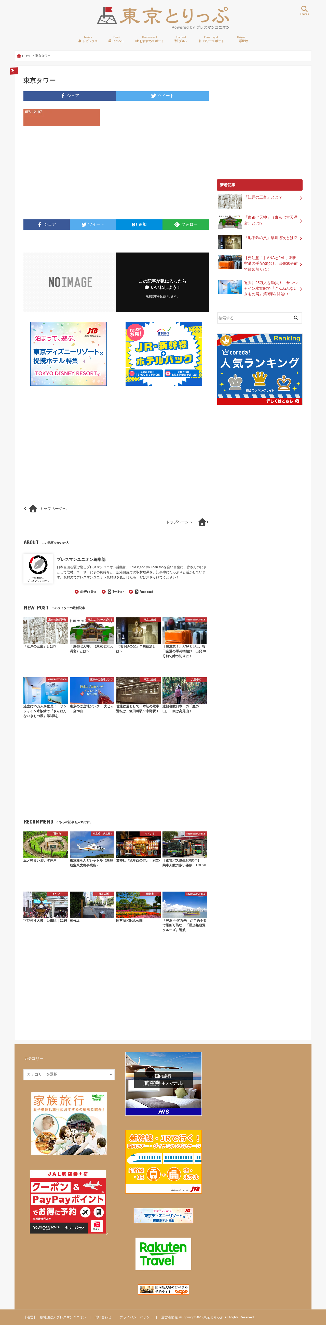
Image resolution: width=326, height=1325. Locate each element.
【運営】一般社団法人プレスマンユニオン (54, 1317)
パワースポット (213, 39)
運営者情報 (169, 1317)
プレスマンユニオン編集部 (81, 559)
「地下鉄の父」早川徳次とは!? (270, 238)
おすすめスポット (151, 39)
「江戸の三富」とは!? (262, 197)
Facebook (146, 592)
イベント (118, 39)
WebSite (90, 592)
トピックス (90, 39)
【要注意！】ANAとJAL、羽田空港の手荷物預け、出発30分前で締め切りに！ (271, 263)
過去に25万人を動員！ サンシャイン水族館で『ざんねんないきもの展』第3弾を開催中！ (271, 288)
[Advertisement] (68, 175)
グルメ (182, 39)
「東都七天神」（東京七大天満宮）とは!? (270, 220)
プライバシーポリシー (136, 1317)
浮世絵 (242, 39)
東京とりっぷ (213, 1317)
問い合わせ (103, 1317)
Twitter (118, 592)
